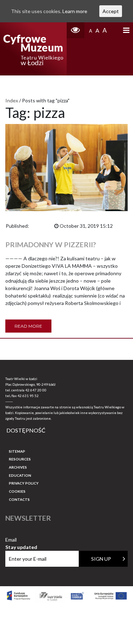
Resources (20, 459)
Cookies (17, 491)
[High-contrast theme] (75, 30)
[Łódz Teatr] (33, 49)
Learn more (74, 11)
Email (21, 540)
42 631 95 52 (28, 396)
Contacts (19, 499)
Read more (28, 326)
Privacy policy (24, 483)
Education (20, 475)
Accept (110, 11)
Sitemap (17, 451)
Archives (18, 467)
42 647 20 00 (35, 390)
